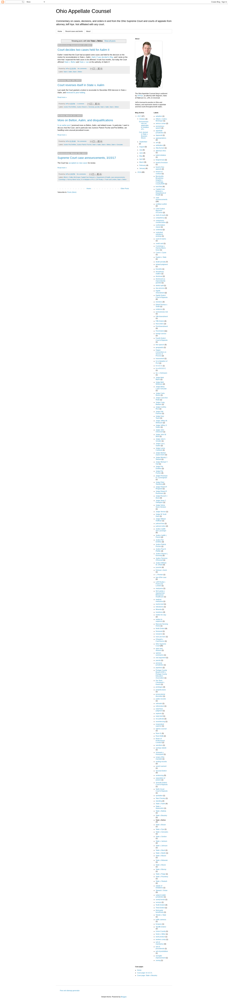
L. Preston (159, 575)
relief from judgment (159, 710)
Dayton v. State (161, 257)
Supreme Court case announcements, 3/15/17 (87, 157)
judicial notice (161, 526)
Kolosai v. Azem (161, 570)
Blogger (123, 997)
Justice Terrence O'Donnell (161, 559)
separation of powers (160, 779)
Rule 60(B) (159, 736)
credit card (159, 243)
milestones (159, 607)
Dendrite (159, 269)
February (142, 165)
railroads (159, 703)
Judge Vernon (161, 512)
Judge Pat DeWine (159, 467)
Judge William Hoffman (161, 520)
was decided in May (102, 57)
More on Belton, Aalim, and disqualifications (85, 120)
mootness (159, 612)
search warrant (161, 766)
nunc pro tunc (160, 637)
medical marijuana (159, 600)
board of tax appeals (160, 168)
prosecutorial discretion (160, 695)
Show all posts (110, 41)
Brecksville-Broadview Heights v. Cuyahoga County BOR (160, 180)
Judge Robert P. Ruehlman (161, 492)
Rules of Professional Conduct (160, 740)
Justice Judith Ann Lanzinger (161, 530)
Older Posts (125, 188)
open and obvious (159, 649)
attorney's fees (161, 151)
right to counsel (161, 729)
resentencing (160, 721)
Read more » (62, 97)
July (141, 150)
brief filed (159, 187)
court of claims (161, 239)
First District (160, 331)
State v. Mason (161, 856)
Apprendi (159, 135)
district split (160, 285)
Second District (161, 771)
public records (161, 699)
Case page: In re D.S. (144, 973)
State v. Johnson (161, 846)
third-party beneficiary (160, 911)
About (88, 31)
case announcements (118, 177)
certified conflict (161, 204)
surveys (158, 902)
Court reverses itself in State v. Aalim (81, 85)
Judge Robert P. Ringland (161, 488)
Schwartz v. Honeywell (160, 753)
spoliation (159, 796)
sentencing (160, 775)
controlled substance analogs (159, 234)
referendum (160, 706)
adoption (159, 116)
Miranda (159, 609)
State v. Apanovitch (160, 807)
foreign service (161, 334)
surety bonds (160, 899)
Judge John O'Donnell (160, 431)
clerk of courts (161, 215)
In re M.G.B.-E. (161, 368)
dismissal (159, 276)
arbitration (159, 145)
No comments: (82, 68)
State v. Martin (161, 853)
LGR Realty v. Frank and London (106, 179)
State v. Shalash (161, 881)
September (143, 142)
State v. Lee (84, 62)
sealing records (161, 762)
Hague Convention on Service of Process (161, 353)
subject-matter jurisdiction (161, 896)
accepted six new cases (78, 163)
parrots (158, 660)
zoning (158, 960)
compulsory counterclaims (161, 221)
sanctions (159, 745)
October (142, 119)
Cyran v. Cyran (161, 253)
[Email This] (91, 68)
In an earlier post (64, 125)
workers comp (161, 939)
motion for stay (161, 615)
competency (160, 218)
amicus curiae (161, 123)
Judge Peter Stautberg (160, 483)
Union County (161, 931)
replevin (159, 713)
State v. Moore (161, 865)
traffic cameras (161, 920)
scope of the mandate (160, 758)
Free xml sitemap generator (70, 991)
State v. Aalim (68, 71)
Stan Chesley (160, 798)
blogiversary (160, 160)
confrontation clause (160, 226)
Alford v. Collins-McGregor (71, 177)
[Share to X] (96, 68)
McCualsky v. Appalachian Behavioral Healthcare (160, 594)
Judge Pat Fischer (159, 472)
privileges (159, 687)
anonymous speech (160, 127)
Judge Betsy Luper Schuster (161, 387)
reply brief (159, 716)
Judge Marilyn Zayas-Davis (161, 454)
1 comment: (81, 103)
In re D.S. (159, 366)
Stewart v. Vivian (161, 890)
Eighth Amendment (160, 292)
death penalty (160, 262)
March (141, 162)
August (142, 147)
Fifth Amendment (162, 316)
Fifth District (160, 321)
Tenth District (160, 905)
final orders (160, 324)
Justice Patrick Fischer (84, 144)
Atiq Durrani (160, 148)
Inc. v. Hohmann (161, 373)
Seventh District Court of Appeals (162, 783)
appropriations (161, 138)
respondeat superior (160, 725)
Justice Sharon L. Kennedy (85, 107)
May (141, 156)
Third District (160, 908)
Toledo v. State (161, 915)
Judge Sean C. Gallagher (161, 501)
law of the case (161, 577)
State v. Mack (160, 850)
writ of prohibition (162, 951)
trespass (159, 924)
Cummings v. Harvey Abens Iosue (69, 179)
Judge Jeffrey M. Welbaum (161, 421)
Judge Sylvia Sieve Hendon (161, 506)
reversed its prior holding (75, 93)
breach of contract (159, 172)
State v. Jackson (161, 841)
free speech (160, 345)
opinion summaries (160, 654)
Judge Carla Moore (160, 394)
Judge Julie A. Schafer (161, 440)
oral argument (161, 658)
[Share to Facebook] (99, 68)
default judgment (162, 264)
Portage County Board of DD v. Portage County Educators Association (161, 674)
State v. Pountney (162, 877)
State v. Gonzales (117, 144)
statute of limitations (159, 887)
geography (159, 347)
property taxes (161, 690)
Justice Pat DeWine (70, 107)
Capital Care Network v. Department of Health (95, 177)
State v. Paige (160, 874)
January (142, 168)
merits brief (160, 604)
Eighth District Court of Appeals (162, 296)
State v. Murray (161, 869)
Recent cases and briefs (74, 31)
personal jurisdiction (159, 664)
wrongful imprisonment (160, 957)
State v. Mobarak (162, 860)
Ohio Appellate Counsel (83, 11)
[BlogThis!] (93, 68)
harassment (160, 358)
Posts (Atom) (71, 192)
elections (159, 302)
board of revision (162, 163)
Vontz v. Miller (160, 934)
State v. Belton (70, 62)
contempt (159, 230)
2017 (139, 116)
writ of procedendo (160, 948)
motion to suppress (159, 620)
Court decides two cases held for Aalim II (83, 49)
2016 (139, 172)
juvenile (97, 107)
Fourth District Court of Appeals (162, 339)
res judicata (160, 719)
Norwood (159, 631)
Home (60, 31)
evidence (159, 309)
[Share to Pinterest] (101, 68)
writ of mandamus (160, 943)
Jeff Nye (140, 96)
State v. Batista (161, 811)
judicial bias (160, 523)
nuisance (159, 634)
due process (160, 288)
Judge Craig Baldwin (160, 403)
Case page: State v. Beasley (147, 975)
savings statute (161, 748)
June (141, 153)
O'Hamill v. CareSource (160, 640)
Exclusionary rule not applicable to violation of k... (144, 125)
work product (160, 937)
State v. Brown (161, 825)
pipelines (159, 668)
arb (157, 142)
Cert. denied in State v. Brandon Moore (143, 135)
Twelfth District (161, 927)
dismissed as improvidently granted (160, 281)
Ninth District (160, 628)
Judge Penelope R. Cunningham (162, 477)
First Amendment (162, 326)
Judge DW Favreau (159, 412)
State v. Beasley (161, 815)
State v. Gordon (161, 837)
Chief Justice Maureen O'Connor (160, 210)
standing (159, 801)
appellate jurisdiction (159, 131)
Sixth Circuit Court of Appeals (162, 790)
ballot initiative (161, 155)
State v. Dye (160, 829)
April (141, 159)
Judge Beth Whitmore (160, 383)
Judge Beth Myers (160, 378)
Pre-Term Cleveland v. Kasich (160, 682)
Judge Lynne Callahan (160, 449)
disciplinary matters (160, 272)
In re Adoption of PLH (88, 179)
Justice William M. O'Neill (161, 564)
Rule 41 (158, 733)
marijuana (159, 588)
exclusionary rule (162, 312)
